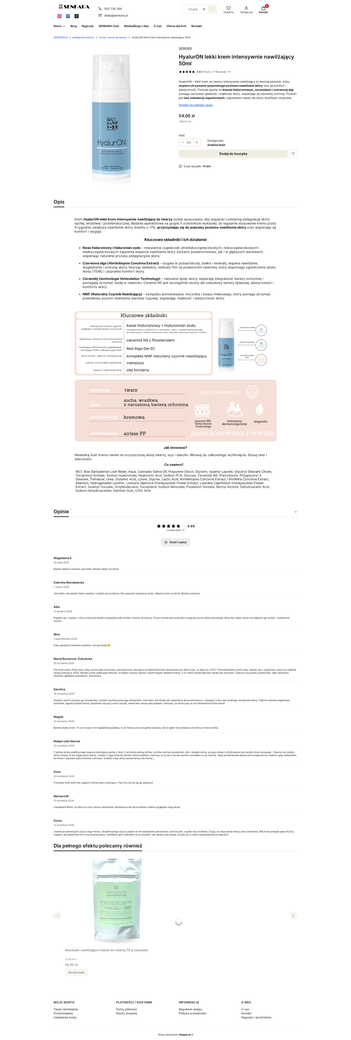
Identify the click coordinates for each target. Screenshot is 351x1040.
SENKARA (185, 48)
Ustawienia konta (65, 1017)
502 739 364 (113, 8)
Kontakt (246, 1013)
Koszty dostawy (126, 1013)
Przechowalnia (63, 1013)
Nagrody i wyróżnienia (256, 1017)
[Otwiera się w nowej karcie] (59, 16)
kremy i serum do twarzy (113, 37)
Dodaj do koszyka (233, 154)
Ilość (182, 135)
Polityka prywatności (192, 1013)
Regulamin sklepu (190, 1009)
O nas (245, 1009)
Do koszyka (76, 972)
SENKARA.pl (61, 37)
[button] (212, 9)
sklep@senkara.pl (116, 15)
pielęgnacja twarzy (83, 37)
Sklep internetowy (174, 1034)
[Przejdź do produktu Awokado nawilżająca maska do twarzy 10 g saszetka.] (116, 900)
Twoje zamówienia (66, 1009)
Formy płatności (126, 1009)
